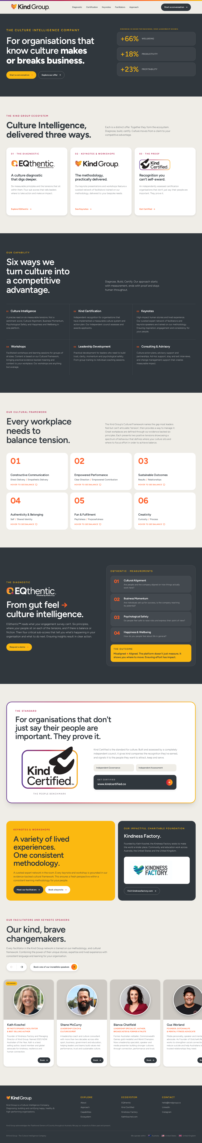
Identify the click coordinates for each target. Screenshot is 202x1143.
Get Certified (145, 209)
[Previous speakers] (12, 967)
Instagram (166, 1112)
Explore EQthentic (19, 209)
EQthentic (126, 1102)
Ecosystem (86, 1117)
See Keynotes (81, 209)
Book (42, 1060)
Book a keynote (56, 889)
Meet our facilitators (27, 889)
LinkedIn (166, 1107)
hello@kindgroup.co (171, 1102)
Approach (134, 7)
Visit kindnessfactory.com (140, 891)
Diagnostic (77, 7)
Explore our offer (50, 75)
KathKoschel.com (129, 1117)
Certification (92, 7)
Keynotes (106, 7)
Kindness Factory (129, 1112)
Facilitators (120, 7)
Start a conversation (174, 7)
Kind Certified (127, 1107)
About (83, 1102)
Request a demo (17, 647)
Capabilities (86, 1112)
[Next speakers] (22, 967)
